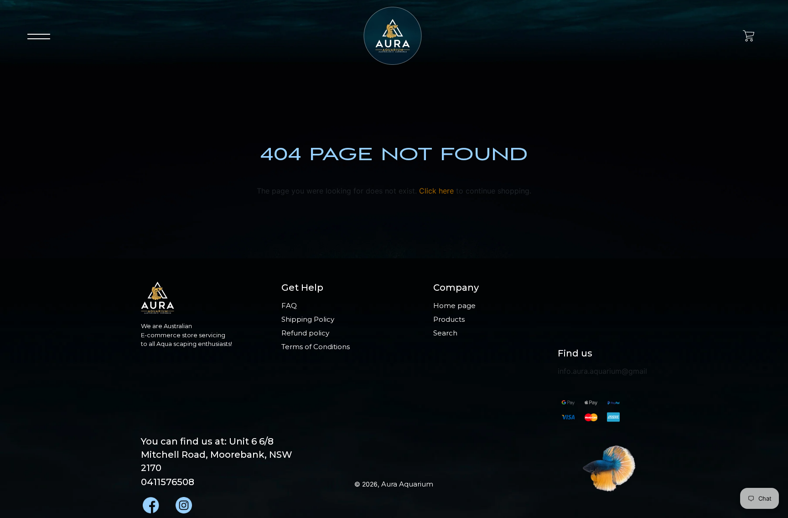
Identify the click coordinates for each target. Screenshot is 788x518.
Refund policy (305, 333)
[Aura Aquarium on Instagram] (183, 503)
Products (449, 319)
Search (445, 333)
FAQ (289, 305)
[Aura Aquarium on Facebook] (150, 503)
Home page (454, 305)
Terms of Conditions (315, 346)
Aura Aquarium (407, 484)
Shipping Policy (307, 319)
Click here (436, 190)
